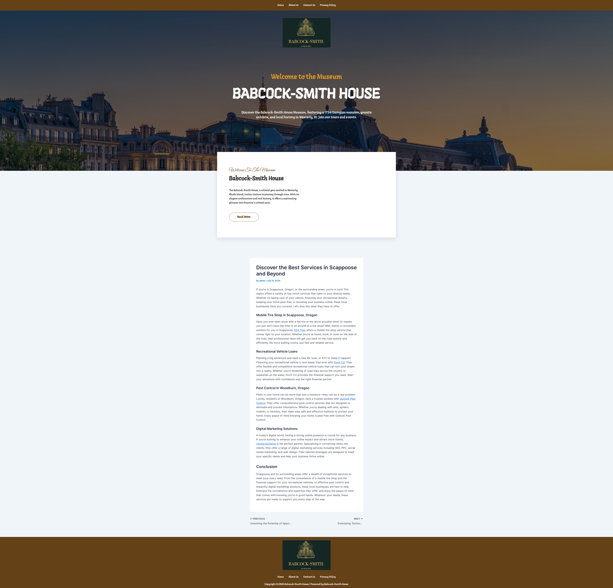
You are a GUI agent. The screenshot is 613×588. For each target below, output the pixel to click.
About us (294, 5)
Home (280, 5)
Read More (243, 217)
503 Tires (300, 330)
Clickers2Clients (266, 443)
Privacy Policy (328, 5)
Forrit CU (339, 362)
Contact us (309, 5)
